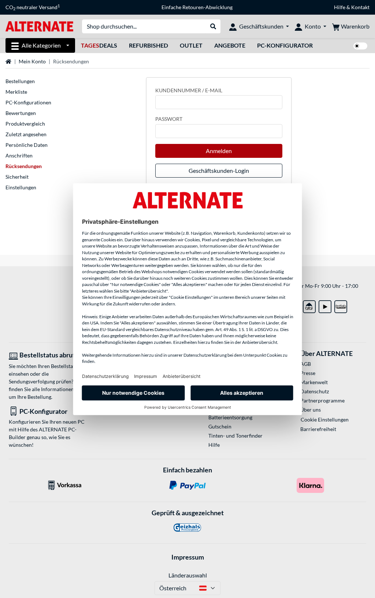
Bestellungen (20, 81)
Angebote (229, 45)
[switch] (360, 45)
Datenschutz (314, 391)
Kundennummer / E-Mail (188, 90)
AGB (305, 364)
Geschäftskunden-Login (219, 170)
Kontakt (360, 7)
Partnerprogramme (322, 400)
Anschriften (19, 155)
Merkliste (16, 92)
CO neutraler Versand (32, 7)
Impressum (187, 557)
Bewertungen (20, 113)
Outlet (191, 45)
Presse (307, 373)
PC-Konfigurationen (28, 102)
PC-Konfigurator (285, 45)
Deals (99, 45)
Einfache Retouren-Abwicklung (197, 7)
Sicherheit (17, 177)
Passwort (168, 119)
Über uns (310, 409)
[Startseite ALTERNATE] (39, 26)
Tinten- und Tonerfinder (235, 435)
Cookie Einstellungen (325, 419)
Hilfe (339, 7)
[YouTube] (325, 305)
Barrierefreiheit (318, 429)
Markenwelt (314, 382)
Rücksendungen (23, 166)
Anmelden (219, 150)
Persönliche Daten (26, 145)
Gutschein (219, 426)
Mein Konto (32, 61)
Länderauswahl (187, 575)
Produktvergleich (25, 123)
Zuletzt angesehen (26, 134)
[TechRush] (309, 305)
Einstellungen (20, 187)
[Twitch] (340, 305)
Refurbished (148, 45)
